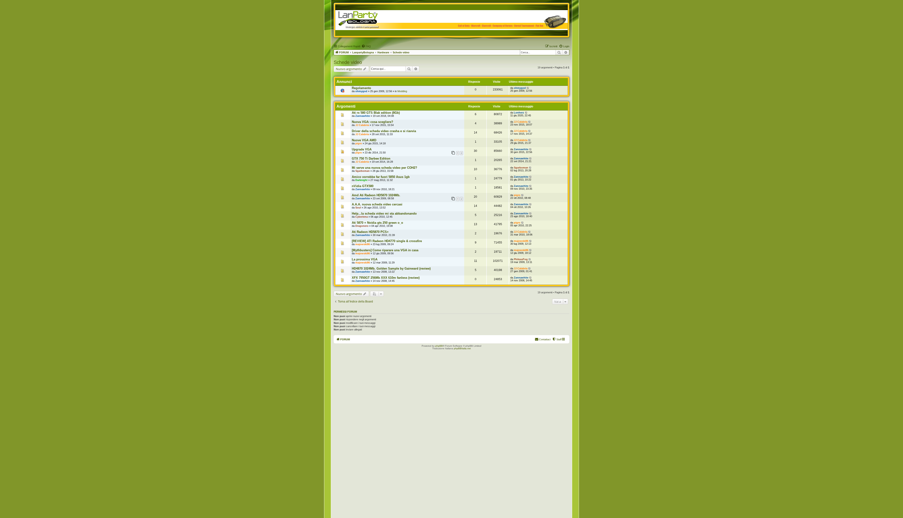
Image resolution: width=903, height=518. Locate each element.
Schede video (348, 62)
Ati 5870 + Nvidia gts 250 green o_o (377, 222)
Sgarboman (362, 170)
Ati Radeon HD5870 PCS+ (370, 232)
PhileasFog (521, 259)
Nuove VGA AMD (364, 140)
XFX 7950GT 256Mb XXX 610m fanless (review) (386, 277)
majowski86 (362, 244)
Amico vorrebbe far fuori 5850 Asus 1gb (381, 177)
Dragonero (361, 225)
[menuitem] (366, 46)
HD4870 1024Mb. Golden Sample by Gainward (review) (391, 268)
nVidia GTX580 (362, 186)
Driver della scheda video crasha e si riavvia (384, 131)
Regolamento (361, 88)
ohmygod (361, 91)
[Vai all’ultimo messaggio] (528, 87)
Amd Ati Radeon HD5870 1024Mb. (376, 195)
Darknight (361, 180)
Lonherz (519, 112)
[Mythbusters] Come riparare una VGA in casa (385, 250)
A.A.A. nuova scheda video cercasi (377, 204)
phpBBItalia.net (462, 348)
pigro (358, 143)
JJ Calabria (362, 125)
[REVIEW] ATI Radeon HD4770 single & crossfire (387, 241)
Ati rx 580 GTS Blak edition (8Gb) (376, 112)
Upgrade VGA (362, 149)
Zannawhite (362, 115)
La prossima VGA (364, 259)
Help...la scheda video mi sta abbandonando (384, 213)
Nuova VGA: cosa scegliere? (372, 122)
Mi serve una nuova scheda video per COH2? (384, 167)
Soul (358, 207)
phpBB (439, 346)
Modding (402, 91)
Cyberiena (361, 216)
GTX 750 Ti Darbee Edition (371, 158)
